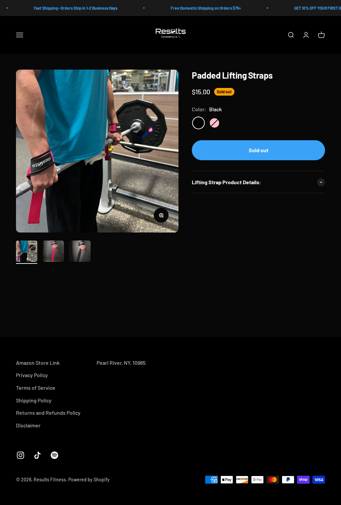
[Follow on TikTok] (37, 455)
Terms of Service (35, 387)
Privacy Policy (32, 375)
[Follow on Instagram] (20, 455)
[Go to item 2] (53, 252)
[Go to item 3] (80, 252)
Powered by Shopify (89, 479)
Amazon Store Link (38, 362)
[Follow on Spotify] (54, 455)
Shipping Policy (34, 400)
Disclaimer (28, 425)
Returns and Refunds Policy (48, 412)
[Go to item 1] (26, 252)
